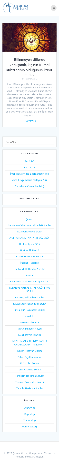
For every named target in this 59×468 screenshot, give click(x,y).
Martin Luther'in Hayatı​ (30, 328)
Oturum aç (29, 407)
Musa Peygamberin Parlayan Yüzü (29, 180)
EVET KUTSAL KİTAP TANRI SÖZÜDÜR (29, 237)
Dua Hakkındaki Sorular (29, 231)
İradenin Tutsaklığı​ (29, 262)
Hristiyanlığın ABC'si (29, 244)
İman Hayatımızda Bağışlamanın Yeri (29, 173)
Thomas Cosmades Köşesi (29, 382)
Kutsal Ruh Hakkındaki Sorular (29, 309)
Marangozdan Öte (29, 322)
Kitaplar (30, 275)
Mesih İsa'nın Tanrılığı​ (29, 334)
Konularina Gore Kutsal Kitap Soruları (29, 281)
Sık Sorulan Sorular (29, 363)
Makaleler (29, 316)
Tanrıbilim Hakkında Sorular (29, 375)
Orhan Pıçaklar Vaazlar (29, 357)
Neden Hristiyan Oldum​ (29, 350)
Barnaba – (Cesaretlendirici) (29, 186)
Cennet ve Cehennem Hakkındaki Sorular (29, 225)
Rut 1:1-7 (29, 161)
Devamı (29, 120)
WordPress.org (29, 426)
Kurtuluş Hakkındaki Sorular (29, 297)
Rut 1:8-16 (29, 167)
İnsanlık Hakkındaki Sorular (30, 256)
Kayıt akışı (29, 414)
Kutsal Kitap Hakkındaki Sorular (29, 303)
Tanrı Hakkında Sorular (29, 369)
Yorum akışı (29, 420)
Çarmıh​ (29, 219)
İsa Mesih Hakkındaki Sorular (29, 269)
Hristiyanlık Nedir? (29, 250)
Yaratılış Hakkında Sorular (29, 388)
